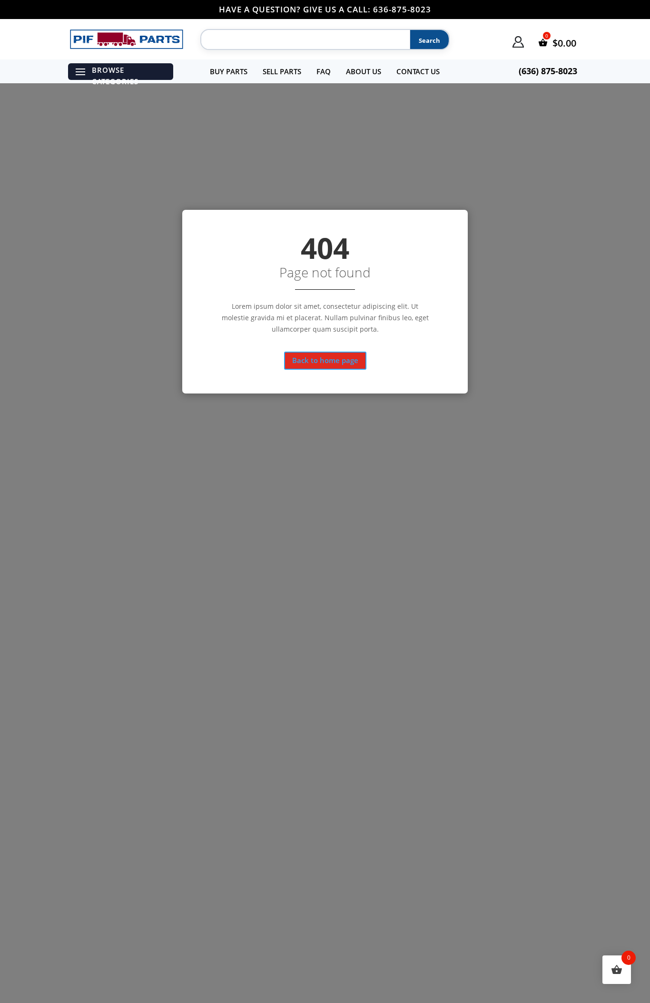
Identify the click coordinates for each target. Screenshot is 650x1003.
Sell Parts (282, 71)
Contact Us (418, 71)
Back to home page (325, 360)
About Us (363, 71)
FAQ (323, 71)
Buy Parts (228, 71)
